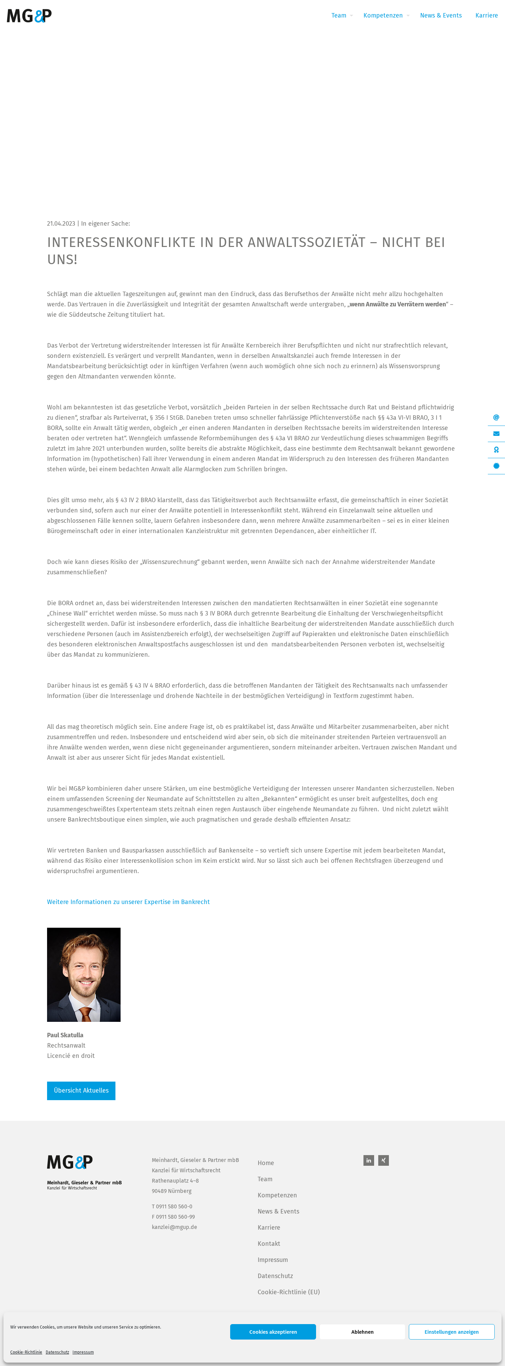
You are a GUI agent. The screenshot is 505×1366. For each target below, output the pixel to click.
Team (265, 1179)
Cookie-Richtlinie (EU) (289, 1292)
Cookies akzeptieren (273, 1332)
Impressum (83, 1352)
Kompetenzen (277, 1195)
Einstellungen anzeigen (452, 1332)
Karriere (269, 1227)
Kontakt (269, 1244)
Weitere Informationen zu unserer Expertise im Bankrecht (128, 902)
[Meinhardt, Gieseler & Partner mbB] (29, 15)
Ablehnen (362, 1332)
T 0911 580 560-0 (172, 1206)
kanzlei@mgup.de (174, 1227)
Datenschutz (57, 1352)
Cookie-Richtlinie (26, 1352)
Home (266, 1163)
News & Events (278, 1211)
